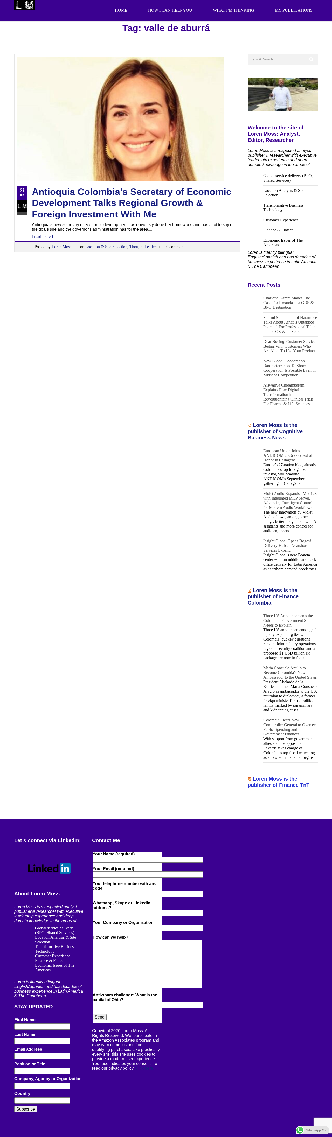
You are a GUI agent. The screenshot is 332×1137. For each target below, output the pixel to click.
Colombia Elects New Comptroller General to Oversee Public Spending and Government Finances (289, 727)
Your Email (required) (113, 869)
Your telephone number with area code (125, 885)
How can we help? (110, 937)
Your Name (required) (114, 854)
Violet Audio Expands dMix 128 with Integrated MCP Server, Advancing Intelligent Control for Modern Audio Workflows (290, 500)
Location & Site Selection (106, 246)
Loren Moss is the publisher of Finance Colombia (273, 596)
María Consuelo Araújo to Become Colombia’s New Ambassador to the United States (290, 672)
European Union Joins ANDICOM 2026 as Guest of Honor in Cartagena (287, 455)
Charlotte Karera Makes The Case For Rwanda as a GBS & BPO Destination (288, 303)
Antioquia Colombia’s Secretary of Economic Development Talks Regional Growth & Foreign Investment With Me (131, 202)
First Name (25, 1019)
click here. (144, 1068)
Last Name (24, 1034)
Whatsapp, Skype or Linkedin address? (121, 905)
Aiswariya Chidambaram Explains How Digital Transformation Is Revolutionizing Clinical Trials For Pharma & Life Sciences (288, 394)
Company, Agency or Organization (48, 1079)
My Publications (294, 10)
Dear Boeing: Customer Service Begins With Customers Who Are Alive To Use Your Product (289, 346)
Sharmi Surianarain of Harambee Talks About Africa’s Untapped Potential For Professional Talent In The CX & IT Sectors (290, 324)
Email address (28, 1049)
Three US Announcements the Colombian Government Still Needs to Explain (288, 620)
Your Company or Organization (123, 922)
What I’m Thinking (233, 10)
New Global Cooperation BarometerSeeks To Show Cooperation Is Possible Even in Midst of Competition (289, 368)
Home (121, 10)
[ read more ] (42, 236)
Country (22, 1093)
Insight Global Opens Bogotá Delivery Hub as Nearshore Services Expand (287, 545)
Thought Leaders (143, 246)
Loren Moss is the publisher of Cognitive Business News (275, 431)
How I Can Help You (170, 10)
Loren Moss (61, 246)
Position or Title (29, 1064)
